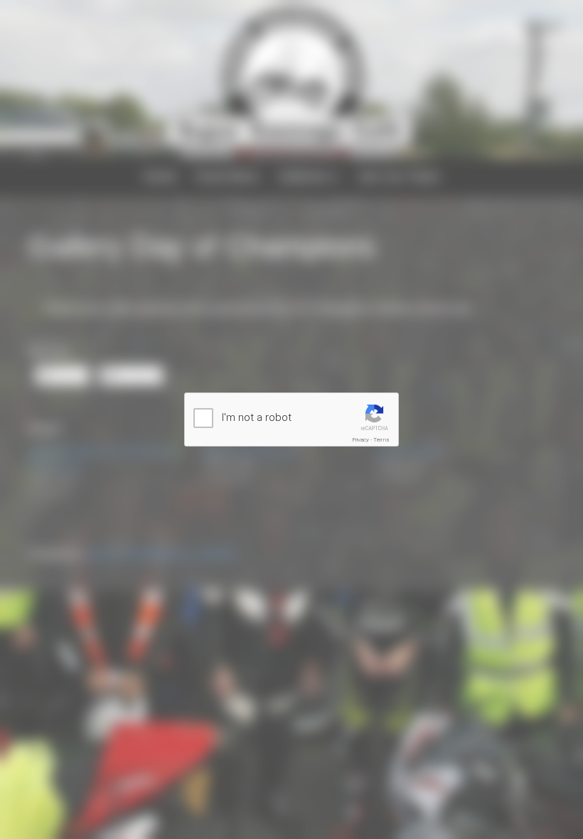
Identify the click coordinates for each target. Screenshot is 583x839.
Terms (381, 440)
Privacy (361, 440)
